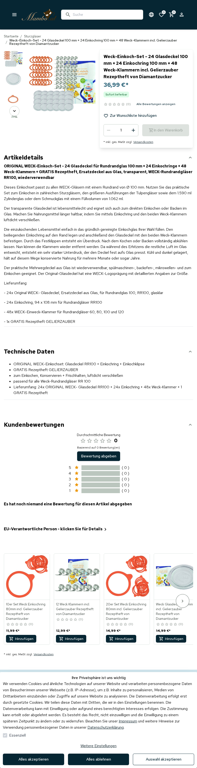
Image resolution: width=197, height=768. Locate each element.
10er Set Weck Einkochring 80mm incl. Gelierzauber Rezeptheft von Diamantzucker (25, 611)
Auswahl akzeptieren (163, 759)
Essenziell (17, 735)
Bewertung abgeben (98, 456)
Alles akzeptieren (33, 759)
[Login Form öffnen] (181, 14)
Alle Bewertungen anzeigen (155, 104)
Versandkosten (143, 142)
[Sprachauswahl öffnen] (151, 14)
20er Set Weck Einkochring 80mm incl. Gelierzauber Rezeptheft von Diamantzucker (126, 611)
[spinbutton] (121, 130)
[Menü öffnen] (14, 14)
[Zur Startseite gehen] (39, 15)
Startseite (11, 36)
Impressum (128, 721)
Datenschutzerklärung (105, 727)
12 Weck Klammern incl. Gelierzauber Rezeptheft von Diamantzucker (74, 609)
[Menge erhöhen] (133, 130)
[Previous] (14, 56)
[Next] (14, 111)
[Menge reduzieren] (108, 130)
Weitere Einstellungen (98, 745)
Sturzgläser (32, 36)
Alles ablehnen (98, 759)
